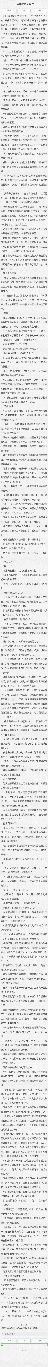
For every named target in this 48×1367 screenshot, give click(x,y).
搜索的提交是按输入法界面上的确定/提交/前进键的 (20, 1328)
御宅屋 (24, 1350)
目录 (24, 11)
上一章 (9, 11)
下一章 (39, 11)
